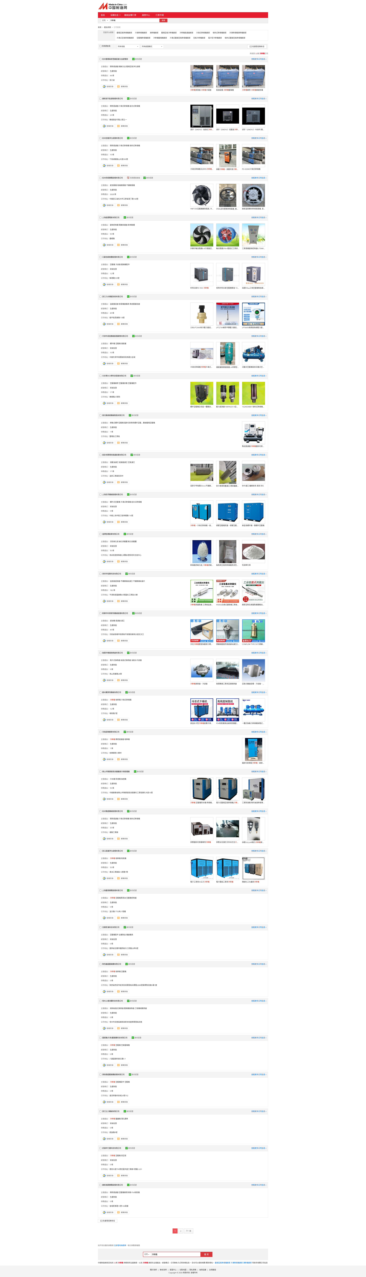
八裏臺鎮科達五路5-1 (118, 1059)
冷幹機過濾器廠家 (186, 33)
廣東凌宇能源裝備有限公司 (112, 98)
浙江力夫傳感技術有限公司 (112, 296)
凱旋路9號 (113, 1132)
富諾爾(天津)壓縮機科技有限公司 (114, 1037)
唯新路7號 (113, 713)
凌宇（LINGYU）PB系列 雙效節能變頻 (253, 129)
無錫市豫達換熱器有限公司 (112, 653)
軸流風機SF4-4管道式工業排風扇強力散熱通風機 (227, 248)
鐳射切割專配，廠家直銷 (253, 763)
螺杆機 (112, 343)
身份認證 (138, 59)
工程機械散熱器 (141, 1008)
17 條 (112, 392)
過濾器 (118, 621)
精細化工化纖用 (250, 882)
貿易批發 (113, 269)
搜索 (163, 20)
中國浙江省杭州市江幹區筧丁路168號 (124, 199)
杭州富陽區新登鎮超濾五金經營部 (115, 59)
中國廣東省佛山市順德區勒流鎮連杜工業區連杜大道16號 (131, 792)
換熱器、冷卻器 (198, 684)
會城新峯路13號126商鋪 (119, 1206)
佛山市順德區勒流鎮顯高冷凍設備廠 (116, 771)
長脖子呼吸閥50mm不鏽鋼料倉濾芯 (201, 486)
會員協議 (202, 1270)
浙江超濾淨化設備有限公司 (112, 851)
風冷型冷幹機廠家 (215, 38)
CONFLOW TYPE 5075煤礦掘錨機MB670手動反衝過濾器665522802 (253, 644)
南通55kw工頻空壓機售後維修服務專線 (253, 288)
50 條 (112, 234)
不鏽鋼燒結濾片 (139, 581)
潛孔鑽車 (124, 1119)
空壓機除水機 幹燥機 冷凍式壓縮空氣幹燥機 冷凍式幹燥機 (201, 802)
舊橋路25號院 (115, 397)
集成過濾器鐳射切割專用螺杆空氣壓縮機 (253, 446)
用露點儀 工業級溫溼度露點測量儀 (201, 604)
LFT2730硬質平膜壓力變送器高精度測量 (227, 327)
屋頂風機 (113, 185)
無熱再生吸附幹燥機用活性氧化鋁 (227, 565)
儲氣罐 (123, 343)
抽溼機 (123, 779)
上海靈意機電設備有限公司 (112, 890)
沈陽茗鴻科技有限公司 (110, 927)
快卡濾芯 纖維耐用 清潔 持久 (253, 486)
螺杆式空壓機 (115, 502)
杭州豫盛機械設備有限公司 (112, 811)
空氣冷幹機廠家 (199, 38)
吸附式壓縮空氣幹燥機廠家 (235, 38)
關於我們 (153, 1270)
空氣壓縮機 (125, 1045)
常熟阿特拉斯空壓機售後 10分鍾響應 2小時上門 (227, 288)
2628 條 (113, 194)
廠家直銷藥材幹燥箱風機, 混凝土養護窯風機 (253, 209)
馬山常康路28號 (116, 674)
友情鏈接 (212, 1270)
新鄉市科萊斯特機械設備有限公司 (115, 613)
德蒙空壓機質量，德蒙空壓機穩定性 (227, 525)
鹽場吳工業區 (115, 436)
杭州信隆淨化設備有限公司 (112, 138)
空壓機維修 (114, 383)
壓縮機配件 (125, 264)
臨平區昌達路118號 (117, 317)
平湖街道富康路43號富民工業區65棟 (124, 595)
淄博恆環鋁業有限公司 (110, 534)
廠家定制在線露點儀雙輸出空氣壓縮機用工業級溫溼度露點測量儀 (253, 604)
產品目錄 (107, 27)
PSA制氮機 (135, 1192)
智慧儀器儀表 (124, 304)
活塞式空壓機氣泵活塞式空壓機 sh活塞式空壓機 (253, 367)
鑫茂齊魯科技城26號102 (119, 1095)
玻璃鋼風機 (121, 185)
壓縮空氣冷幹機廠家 (169, 33)
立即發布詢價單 (120, 1245)
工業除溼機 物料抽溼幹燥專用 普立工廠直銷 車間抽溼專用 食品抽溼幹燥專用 (253, 802)
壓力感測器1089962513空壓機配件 (227, 407)
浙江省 (112, 80)
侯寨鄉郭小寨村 (116, 753)
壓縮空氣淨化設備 (133, 66)
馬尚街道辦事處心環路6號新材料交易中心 (125, 555)
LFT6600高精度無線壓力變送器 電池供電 (253, 327)
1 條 (111, 432)
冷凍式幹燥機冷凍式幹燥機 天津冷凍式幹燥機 (201, 367)
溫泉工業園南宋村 (116, 476)
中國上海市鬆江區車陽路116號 (121, 515)
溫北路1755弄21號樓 (118, 911)
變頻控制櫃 (114, 225)
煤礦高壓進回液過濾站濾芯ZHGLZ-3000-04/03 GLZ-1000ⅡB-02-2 (227, 644)
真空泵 (123, 1155)
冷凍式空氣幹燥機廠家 (125, 38)
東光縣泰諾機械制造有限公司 (113, 415)
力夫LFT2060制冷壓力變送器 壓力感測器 (201, 327)
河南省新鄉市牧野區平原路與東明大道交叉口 (127, 634)
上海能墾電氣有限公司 (110, 217)
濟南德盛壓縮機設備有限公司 (113, 1074)
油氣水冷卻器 (136, 660)
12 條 (112, 273)
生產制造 (113, 71)
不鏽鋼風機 (130, 185)
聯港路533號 (114, 278)
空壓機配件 (132, 383)
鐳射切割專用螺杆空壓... (133, 423)
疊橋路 (112, 238)
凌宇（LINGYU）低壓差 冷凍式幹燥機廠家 (227, 129)
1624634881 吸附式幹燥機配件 (253, 407)
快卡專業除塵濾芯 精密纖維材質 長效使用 (227, 486)
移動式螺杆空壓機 (117, 423)
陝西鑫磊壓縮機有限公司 (111, 964)
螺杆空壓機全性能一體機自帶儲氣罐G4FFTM (201, 407)
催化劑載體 (123, 541)
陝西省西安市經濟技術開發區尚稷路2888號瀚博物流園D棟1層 (133, 985)
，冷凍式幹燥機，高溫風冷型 (201, 525)
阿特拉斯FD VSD (199, 288)
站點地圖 (183, 1270)
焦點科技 (186, 1272)
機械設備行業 (130, 15)
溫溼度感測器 (115, 581)
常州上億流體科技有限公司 (112, 1001)
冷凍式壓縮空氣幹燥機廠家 (180, 38)
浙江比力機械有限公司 (110, 1111)
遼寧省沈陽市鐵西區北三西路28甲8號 (124, 948)
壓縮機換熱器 (129, 1008)
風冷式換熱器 (115, 660)
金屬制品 (122, 935)
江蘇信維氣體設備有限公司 (112, 257)
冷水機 (112, 779)
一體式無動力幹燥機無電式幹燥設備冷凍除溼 (253, 723)
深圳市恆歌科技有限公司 (111, 574)
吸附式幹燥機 (135, 145)
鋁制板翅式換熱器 (117, 1008)
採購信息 (115, 15)
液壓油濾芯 (114, 462)
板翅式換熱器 (126, 660)
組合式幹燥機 (135, 106)
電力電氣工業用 (224, 882)
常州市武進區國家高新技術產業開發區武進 (126, 1022)
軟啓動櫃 (131, 225)
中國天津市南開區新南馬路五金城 (122, 357)
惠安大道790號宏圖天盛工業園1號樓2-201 (126, 1169)
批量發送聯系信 (258, 46)
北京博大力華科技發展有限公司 (114, 376)
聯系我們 (163, 1270)
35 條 (112, 828)
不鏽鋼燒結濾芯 (127, 581)
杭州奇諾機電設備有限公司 (112, 178)
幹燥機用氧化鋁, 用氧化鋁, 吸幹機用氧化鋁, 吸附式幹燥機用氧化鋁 (201, 565)
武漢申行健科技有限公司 (111, 1148)
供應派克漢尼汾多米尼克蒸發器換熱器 (227, 842)
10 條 (112, 154)
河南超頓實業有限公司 (110, 732)
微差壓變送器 (135, 304)
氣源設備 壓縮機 (225, 90)
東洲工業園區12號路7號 (119, 872)
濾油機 (112, 621)
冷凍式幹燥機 (124, 106)
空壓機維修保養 (125, 1192)
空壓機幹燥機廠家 (143, 38)
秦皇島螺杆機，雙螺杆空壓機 (253, 525)
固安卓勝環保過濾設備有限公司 (114, 455)
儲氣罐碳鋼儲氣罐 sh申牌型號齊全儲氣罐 (227, 367)
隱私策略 (192, 1270)
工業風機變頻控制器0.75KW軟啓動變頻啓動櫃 (253, 248)
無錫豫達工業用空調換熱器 (226, 684)
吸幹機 (118, 700)
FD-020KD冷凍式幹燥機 (251, 169)
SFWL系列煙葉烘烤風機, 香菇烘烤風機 (227, 209)
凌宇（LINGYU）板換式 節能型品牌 (201, 129)
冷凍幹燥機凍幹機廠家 (237, 33)
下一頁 (188, 1231)
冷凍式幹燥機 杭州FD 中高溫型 (201, 169)
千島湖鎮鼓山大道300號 (119, 159)
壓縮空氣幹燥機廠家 (124, 33)
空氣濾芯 (131, 462)
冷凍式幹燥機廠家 (203, 33)
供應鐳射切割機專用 (200, 842)
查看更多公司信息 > (258, 59)
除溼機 (118, 779)
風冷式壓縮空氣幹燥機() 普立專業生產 (227, 802)
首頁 (103, 15)
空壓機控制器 (131, 898)
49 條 (112, 313)
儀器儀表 (129, 935)
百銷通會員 (106, 46)
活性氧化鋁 (114, 541)
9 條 (111, 511)
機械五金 (122, 66)
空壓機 (112, 264)
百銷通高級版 (135, 178)
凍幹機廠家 (154, 33)
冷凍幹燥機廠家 (141, 33)
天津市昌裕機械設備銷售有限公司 (115, 336)
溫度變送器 (114, 304)
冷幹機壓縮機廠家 (160, 38)
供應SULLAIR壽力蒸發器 (253, 842)
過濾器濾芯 (123, 462)
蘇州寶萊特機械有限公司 (111, 692)
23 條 (112, 115)
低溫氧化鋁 (246, 565)
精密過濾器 (114, 66)
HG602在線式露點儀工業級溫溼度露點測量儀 (227, 604)
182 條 (112, 590)
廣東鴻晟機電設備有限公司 (112, 1185)
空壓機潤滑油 (121, 898)
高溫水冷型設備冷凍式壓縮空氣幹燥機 (201, 723)
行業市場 (160, 15)
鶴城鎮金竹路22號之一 (118, 119)
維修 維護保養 (252, 90)
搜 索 (206, 1254)
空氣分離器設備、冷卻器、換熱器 (253, 684)
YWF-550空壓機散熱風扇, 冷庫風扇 (201, 209)
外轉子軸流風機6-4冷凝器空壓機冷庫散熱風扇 (201, 248)
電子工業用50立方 (199, 882)
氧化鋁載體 (132, 541)
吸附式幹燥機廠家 (219, 33)
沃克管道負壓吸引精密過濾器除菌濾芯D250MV (201, 644)
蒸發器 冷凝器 (200, 90)
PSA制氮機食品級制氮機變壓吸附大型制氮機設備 (227, 723)
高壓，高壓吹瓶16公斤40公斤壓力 (227, 169)
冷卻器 (118, 264)
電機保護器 (123, 225)
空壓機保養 (123, 383)
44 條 (112, 75)
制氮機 (123, 858)
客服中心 (173, 1270)
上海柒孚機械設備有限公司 (112, 494)
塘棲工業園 (114, 832)
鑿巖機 (118, 1119)
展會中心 (146, 15)
